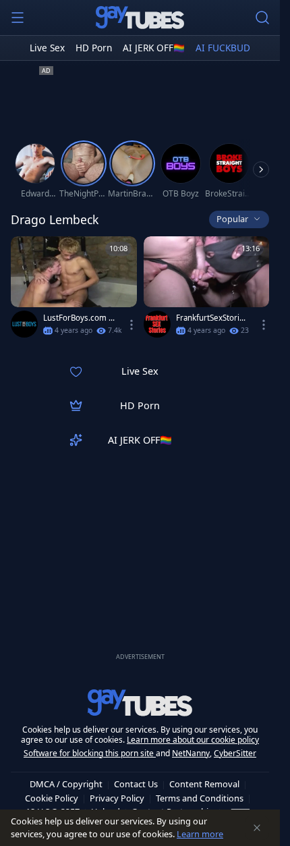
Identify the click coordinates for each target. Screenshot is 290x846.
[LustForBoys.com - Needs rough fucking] (74, 289)
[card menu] (131, 325)
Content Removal (204, 784)
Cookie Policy (51, 798)
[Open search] (262, 17)
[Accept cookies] (257, 828)
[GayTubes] (140, 17)
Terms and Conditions (199, 798)
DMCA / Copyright (66, 784)
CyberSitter (235, 753)
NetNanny (191, 753)
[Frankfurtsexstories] (157, 324)
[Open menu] (17, 17)
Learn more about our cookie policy (193, 739)
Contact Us (136, 784)
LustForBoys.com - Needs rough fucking (79, 318)
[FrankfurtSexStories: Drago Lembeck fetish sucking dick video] (207, 289)
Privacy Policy (117, 798)
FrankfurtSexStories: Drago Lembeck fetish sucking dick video (212, 318)
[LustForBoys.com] (24, 324)
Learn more (200, 834)
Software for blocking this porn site (90, 753)
